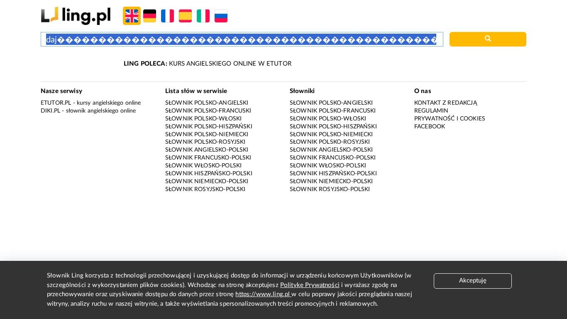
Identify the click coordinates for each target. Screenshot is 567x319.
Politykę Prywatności (310, 285)
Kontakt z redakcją (445, 103)
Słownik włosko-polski (203, 166)
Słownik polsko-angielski (207, 103)
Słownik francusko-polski (208, 158)
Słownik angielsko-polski (207, 150)
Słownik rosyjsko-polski (205, 189)
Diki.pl (50, 111)
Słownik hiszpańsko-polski (208, 174)
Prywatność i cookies (449, 119)
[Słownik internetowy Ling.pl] (75, 15)
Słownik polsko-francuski (208, 111)
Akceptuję (472, 280)
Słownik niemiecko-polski (207, 181)
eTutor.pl (56, 103)
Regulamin (431, 111)
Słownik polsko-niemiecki (207, 134)
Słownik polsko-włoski (203, 119)
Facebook (429, 127)
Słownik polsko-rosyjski (205, 142)
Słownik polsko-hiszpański (208, 127)
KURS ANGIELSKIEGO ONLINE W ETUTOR (207, 64)
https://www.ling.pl (263, 294)
